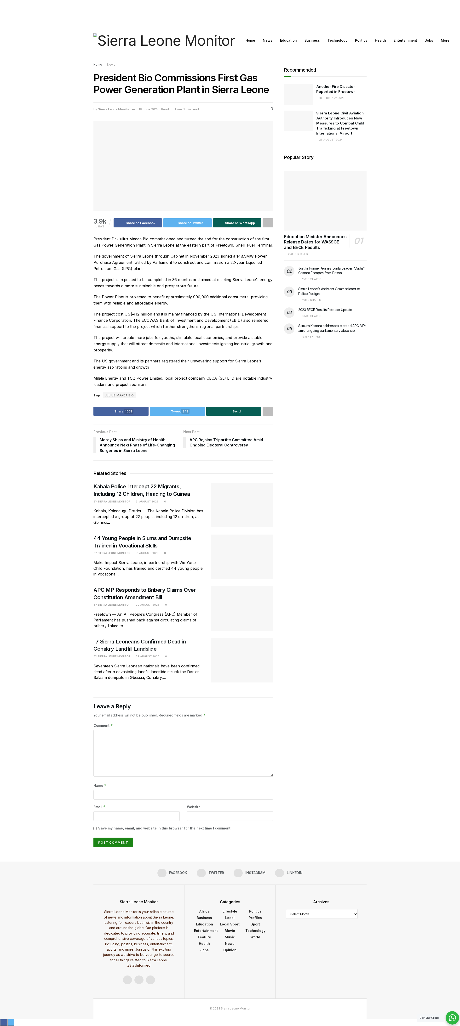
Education (288, 40)
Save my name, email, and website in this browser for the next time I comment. (164, 828)
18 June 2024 (149, 109)
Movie (230, 931)
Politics (361, 40)
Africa (204, 911)
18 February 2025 (331, 98)
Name (100, 785)
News (267, 40)
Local (230, 918)
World (255, 937)
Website (194, 807)
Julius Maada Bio (119, 395)
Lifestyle (230, 911)
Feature (204, 937)
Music (230, 937)
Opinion (229, 950)
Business (312, 40)
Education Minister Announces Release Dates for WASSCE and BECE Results (315, 242)
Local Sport (230, 924)
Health (380, 40)
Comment (103, 725)
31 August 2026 (147, 501)
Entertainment (405, 40)
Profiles (255, 918)
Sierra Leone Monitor (114, 109)
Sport (255, 924)
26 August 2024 (330, 139)
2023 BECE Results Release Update (325, 310)
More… (447, 40)
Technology (337, 40)
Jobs (429, 40)
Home (250, 40)
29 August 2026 (147, 604)
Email (99, 807)
